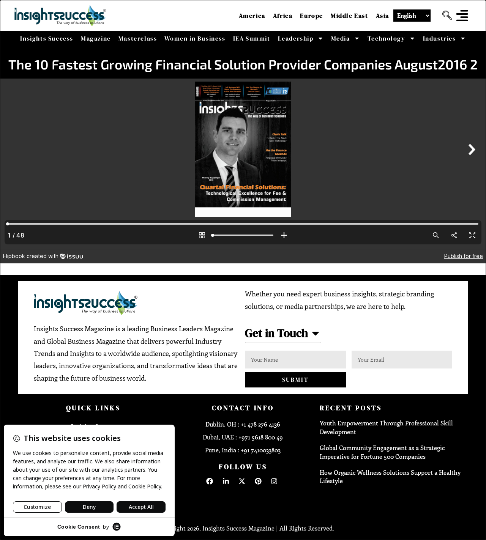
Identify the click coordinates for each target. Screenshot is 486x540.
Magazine (96, 38)
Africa (283, 15)
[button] (444, 15)
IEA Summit (251, 38)
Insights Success (46, 38)
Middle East (349, 15)
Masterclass (137, 38)
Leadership (296, 38)
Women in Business (194, 38)
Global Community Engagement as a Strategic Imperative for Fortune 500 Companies (382, 452)
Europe (311, 15)
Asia (382, 15)
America (252, 15)
